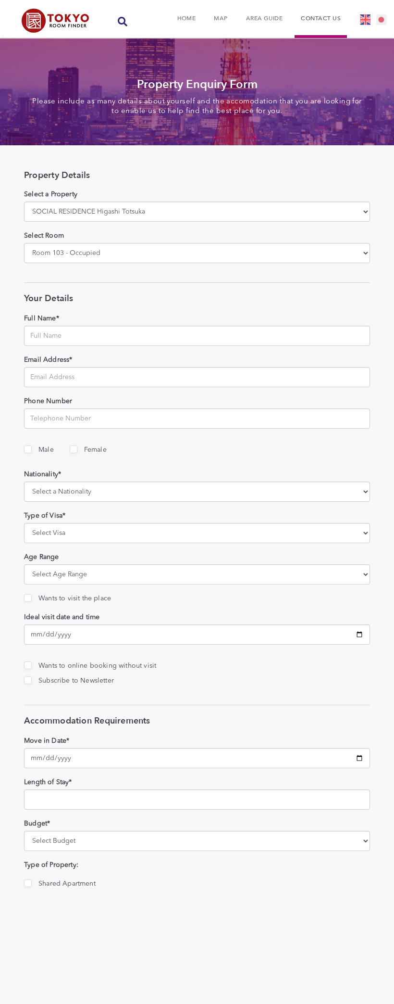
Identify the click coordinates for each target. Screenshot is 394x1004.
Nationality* (42, 474)
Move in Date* (46, 740)
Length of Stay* (48, 782)
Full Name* (41, 318)
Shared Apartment (67, 883)
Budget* (37, 823)
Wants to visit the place (74, 598)
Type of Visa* (44, 515)
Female (95, 449)
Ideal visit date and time (61, 617)
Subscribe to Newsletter (76, 680)
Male (46, 449)
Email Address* (48, 359)
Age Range (41, 557)
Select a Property (50, 194)
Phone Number (48, 401)
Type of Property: (51, 865)
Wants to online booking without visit (97, 665)
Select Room (44, 235)
